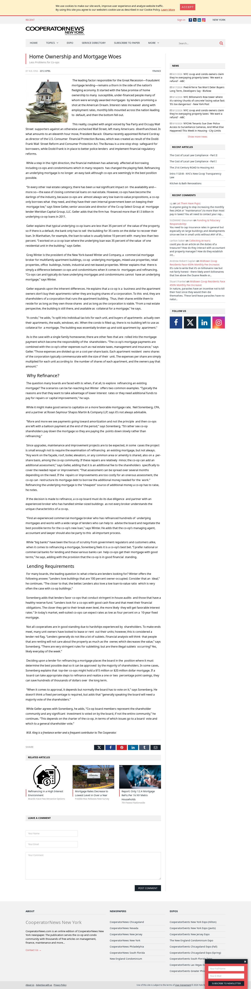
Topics (50, 42)
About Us (30, 985)
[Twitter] (190, 322)
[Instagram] (218, 322)
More (152, 42)
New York (219, 19)
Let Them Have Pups (188, 203)
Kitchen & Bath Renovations (185, 183)
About (30, 911)
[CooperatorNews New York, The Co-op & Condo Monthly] (55, 32)
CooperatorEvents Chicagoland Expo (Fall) (193, 946)
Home (34, 42)
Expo (70, 42)
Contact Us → (33, 950)
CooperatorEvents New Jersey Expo (190, 934)
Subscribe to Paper (127, 42)
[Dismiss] (245, 961)
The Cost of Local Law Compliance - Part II (62, 19)
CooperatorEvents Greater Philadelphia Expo (195, 971)
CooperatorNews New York (125, 940)
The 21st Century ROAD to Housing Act (192, 167)
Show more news (197, 136)
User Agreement (183, 985)
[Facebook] (176, 322)
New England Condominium (126, 958)
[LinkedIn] (204, 322)
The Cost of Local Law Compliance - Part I (193, 161)
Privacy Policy (60, 985)
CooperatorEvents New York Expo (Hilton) (193, 922)
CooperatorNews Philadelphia (127, 946)
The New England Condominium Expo (191, 940)
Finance (156, 71)
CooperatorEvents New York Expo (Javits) (193, 928)
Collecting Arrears (199, 240)
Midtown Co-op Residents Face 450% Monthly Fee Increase (194, 262)
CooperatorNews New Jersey (126, 934)
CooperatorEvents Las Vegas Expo (189, 964)
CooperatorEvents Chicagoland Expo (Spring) (195, 952)
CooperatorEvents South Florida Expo (191, 958)
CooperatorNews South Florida (127, 952)
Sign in (181, 19)
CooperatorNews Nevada (124, 928)
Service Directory (94, 42)
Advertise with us (44, 985)
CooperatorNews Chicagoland (127, 922)
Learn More (168, 9)
